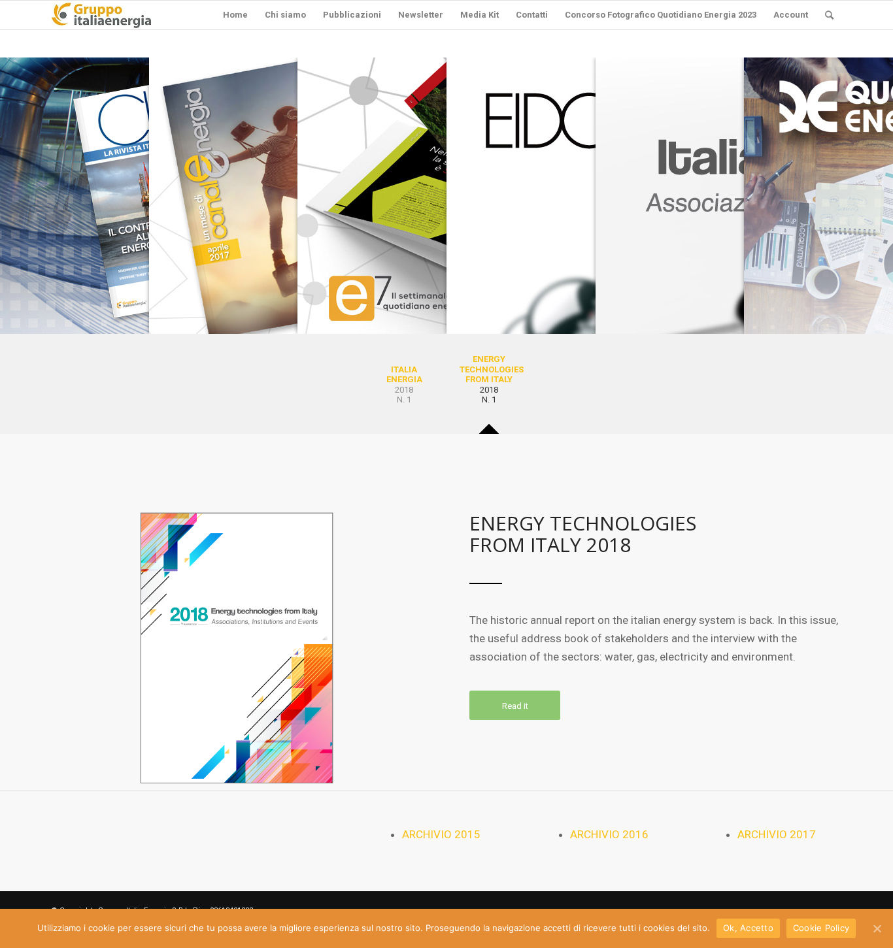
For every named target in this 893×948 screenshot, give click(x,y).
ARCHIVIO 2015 (441, 834)
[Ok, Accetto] (876, 928)
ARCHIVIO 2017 (776, 834)
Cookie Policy (821, 928)
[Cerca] (829, 15)
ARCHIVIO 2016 (609, 834)
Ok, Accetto (748, 928)
